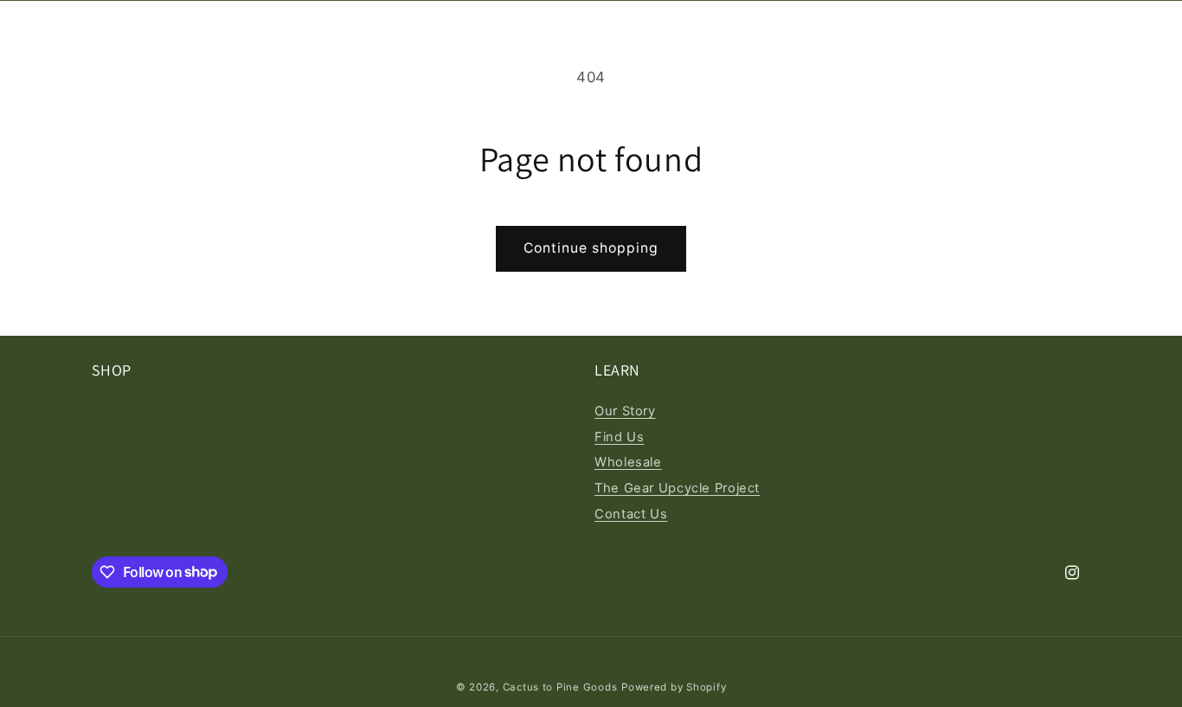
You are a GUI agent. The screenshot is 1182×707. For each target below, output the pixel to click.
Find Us (619, 437)
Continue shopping (591, 248)
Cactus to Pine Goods (560, 687)
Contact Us (630, 514)
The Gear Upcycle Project (677, 488)
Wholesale (628, 462)
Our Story (625, 411)
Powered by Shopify (673, 687)
